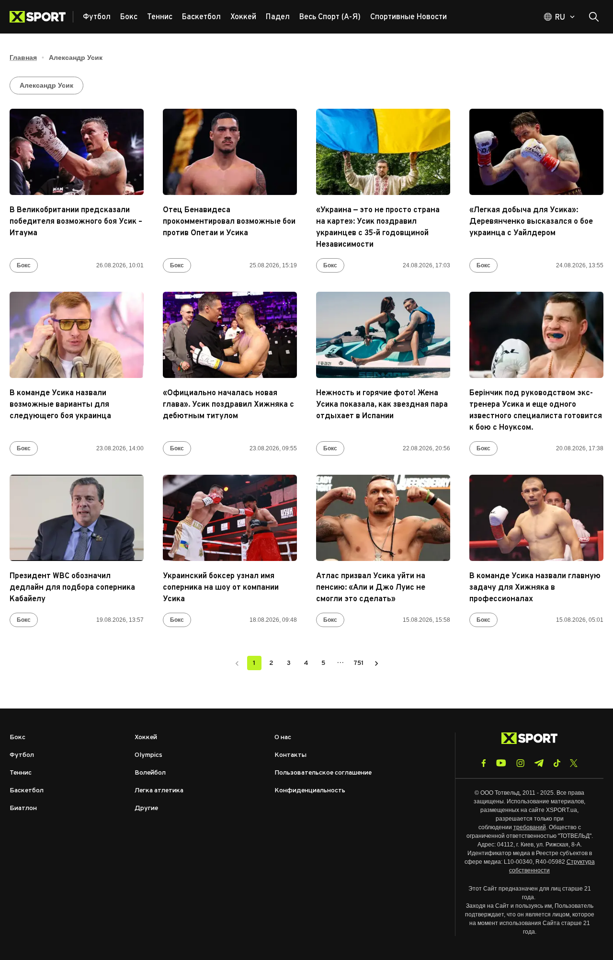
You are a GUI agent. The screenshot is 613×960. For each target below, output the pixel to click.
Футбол (22, 755)
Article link (77, 152)
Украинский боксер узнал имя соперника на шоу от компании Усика (221, 587)
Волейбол (150, 773)
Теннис (21, 773)
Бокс (24, 265)
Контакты (290, 755)
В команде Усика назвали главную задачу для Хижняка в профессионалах (535, 587)
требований (529, 827)
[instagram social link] (520, 763)
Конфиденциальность (309, 791)
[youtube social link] (501, 762)
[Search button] (593, 16)
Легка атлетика (159, 791)
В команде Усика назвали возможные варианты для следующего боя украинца (60, 405)
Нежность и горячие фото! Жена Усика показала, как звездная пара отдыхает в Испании (382, 405)
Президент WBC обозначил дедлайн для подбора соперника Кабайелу (72, 587)
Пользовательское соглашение (323, 773)
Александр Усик (46, 85)
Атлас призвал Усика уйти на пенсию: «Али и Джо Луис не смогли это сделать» (370, 587)
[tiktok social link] (556, 763)
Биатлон (23, 808)
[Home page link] (41, 17)
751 (358, 663)
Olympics (148, 755)
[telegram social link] (539, 763)
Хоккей (146, 737)
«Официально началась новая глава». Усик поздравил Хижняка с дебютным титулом (228, 405)
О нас (282, 737)
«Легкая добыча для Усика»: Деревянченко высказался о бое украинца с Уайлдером (531, 222)
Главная (23, 57)
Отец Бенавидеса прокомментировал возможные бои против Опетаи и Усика (229, 222)
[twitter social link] (574, 763)
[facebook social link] (483, 763)
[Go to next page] (376, 663)
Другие (146, 808)
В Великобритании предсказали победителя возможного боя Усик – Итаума (76, 222)
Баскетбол (27, 791)
